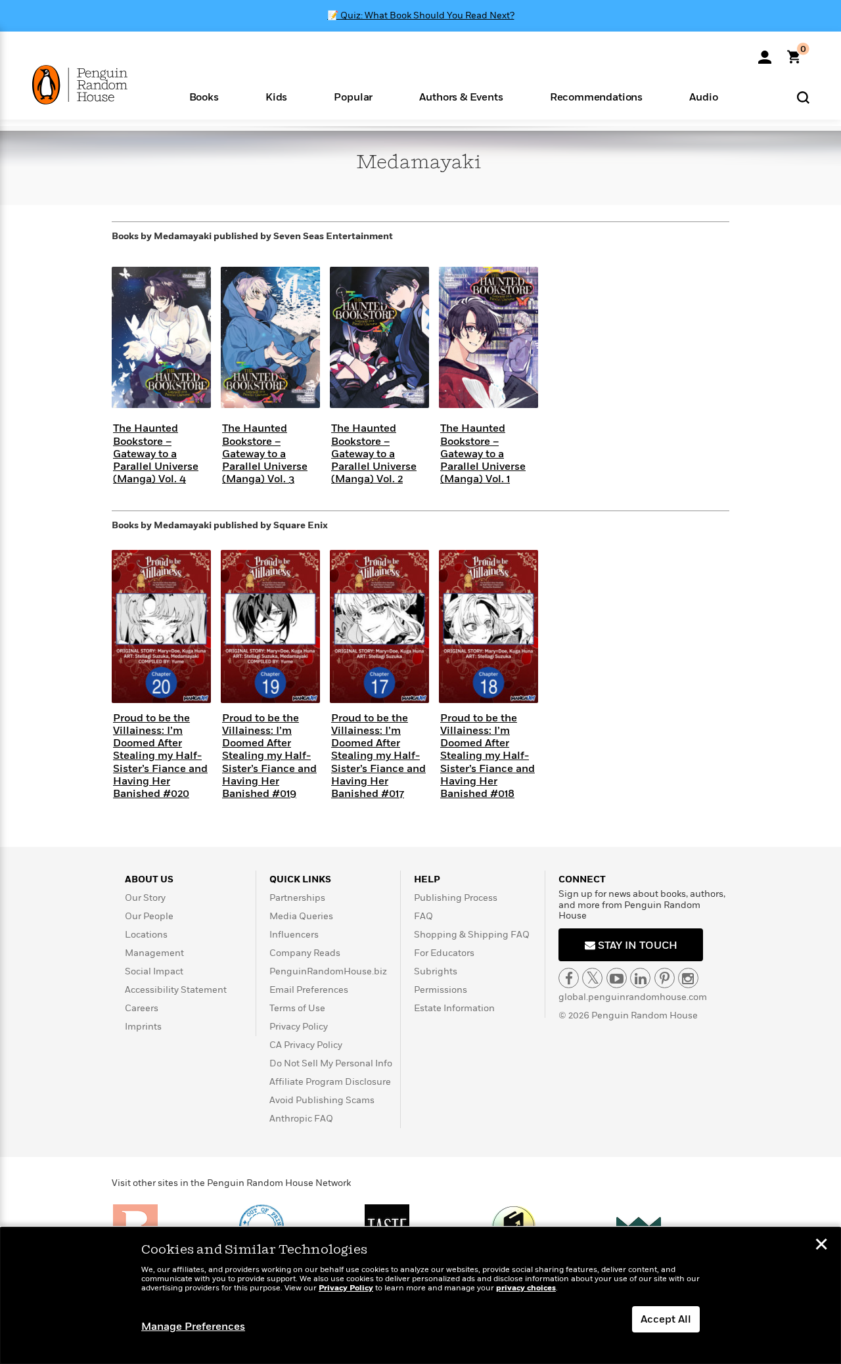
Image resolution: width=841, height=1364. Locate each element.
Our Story (145, 898)
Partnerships (297, 898)
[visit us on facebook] (568, 978)
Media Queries (301, 916)
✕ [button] (821, 1245)
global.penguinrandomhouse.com (632, 997)
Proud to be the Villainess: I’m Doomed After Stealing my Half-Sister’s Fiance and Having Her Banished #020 (160, 756)
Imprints (143, 1026)
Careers (141, 1008)
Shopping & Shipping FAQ (472, 934)
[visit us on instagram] (688, 978)
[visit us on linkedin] (640, 978)
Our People (149, 916)
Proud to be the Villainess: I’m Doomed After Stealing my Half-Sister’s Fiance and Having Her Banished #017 (378, 756)
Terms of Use (297, 1008)
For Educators (444, 953)
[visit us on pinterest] (664, 978)
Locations (146, 934)
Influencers (294, 934)
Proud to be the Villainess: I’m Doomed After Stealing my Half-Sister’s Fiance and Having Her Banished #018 (487, 756)
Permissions (440, 990)
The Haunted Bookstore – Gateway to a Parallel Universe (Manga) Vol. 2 (374, 453)
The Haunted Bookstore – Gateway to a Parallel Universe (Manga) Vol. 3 (264, 453)
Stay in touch (636, 945)
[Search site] (803, 96)
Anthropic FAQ (301, 1118)
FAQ (423, 916)
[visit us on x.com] (592, 978)
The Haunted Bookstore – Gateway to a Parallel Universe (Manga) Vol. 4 (155, 453)
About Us (149, 879)
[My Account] (764, 52)
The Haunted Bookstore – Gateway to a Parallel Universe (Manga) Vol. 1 (483, 453)
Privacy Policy (298, 1026)
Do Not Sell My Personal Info (330, 1063)
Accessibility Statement (176, 990)
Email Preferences (308, 990)
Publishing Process (455, 898)
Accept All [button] (666, 1319)
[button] (204, 96)
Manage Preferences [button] (193, 1326)
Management (154, 953)
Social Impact (154, 971)
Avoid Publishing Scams (322, 1100)
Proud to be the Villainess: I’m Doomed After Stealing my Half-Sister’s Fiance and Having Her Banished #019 (269, 756)
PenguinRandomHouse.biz (328, 971)
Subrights (435, 971)
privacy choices (526, 1288)
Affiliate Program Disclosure (330, 1082)
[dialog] (420, 1295)
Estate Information (454, 1008)
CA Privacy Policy (305, 1045)
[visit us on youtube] (616, 978)
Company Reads (304, 953)
